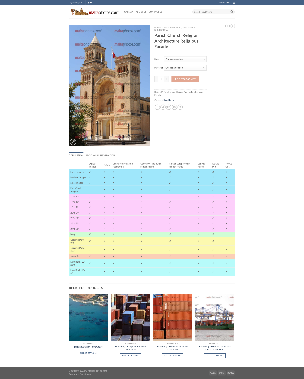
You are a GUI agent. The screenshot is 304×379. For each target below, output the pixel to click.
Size (156, 59)
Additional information (100, 155)
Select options (88, 353)
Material (158, 67)
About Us (141, 12)
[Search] (231, 12)
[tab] (76, 155)
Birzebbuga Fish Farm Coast (88, 346)
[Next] (234, 330)
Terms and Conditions (80, 374)
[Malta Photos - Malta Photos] (94, 12)
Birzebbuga (161, 30)
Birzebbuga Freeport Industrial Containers (130, 348)
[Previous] (69, 330)
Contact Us (155, 12)
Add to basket (185, 79)
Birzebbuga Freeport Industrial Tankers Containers (215, 348)
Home (157, 27)
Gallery (128, 12)
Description (76, 155)
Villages (188, 27)
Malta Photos (172, 27)
